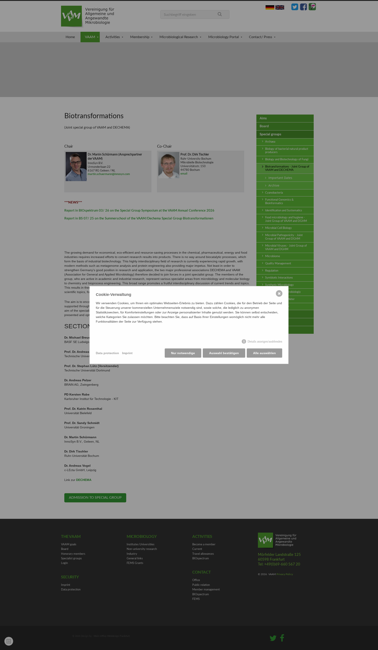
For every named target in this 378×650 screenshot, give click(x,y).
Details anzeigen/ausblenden (265, 341)
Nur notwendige (183, 353)
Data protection (107, 353)
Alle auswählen (264, 353)
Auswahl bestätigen (224, 353)
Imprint (127, 353)
